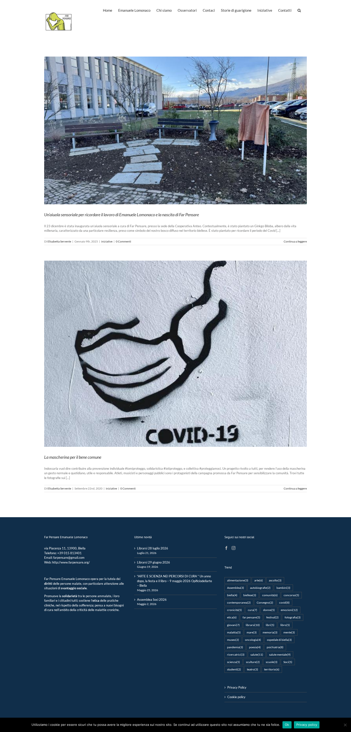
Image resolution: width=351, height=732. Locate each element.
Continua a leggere (295, 241)
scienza (233, 662)
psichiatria (275, 647)
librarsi (253, 625)
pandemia (235, 647)
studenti (234, 669)
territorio (271, 669)
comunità (270, 595)
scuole (271, 662)
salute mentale (280, 654)
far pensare (251, 617)
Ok (287, 725)
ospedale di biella (279, 639)
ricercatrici (236, 654)
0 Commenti (123, 241)
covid (284, 602)
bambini (283, 587)
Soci (287, 662)
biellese (249, 595)
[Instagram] (233, 548)
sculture (253, 662)
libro (285, 625)
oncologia (253, 639)
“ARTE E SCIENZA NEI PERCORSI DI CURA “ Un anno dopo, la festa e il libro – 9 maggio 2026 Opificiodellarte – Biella (174, 580)
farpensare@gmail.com (69, 557)
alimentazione (237, 580)
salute (256, 654)
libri (270, 625)
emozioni (289, 609)
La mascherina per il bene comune (72, 457)
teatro (252, 669)
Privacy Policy (236, 687)
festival (272, 617)
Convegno (265, 602)
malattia (234, 632)
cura (252, 609)
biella (232, 595)
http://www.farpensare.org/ (71, 562)
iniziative (106, 241)
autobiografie (260, 587)
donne (269, 609)
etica (232, 617)
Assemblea (235, 587)
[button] (299, 10)
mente (289, 632)
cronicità (234, 609)
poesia (255, 647)
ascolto (275, 580)
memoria (270, 632)
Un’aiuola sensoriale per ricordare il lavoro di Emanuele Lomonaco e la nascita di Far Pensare (121, 214)
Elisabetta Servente (59, 241)
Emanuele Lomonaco (75, 579)
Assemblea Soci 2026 (152, 599)
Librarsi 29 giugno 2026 (153, 562)
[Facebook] (226, 548)
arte (258, 580)
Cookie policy (236, 697)
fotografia (293, 617)
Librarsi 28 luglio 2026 (152, 548)
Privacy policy (306, 725)
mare (252, 632)
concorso (291, 595)
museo (233, 639)
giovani (233, 625)
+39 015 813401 (69, 553)
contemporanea (239, 602)
